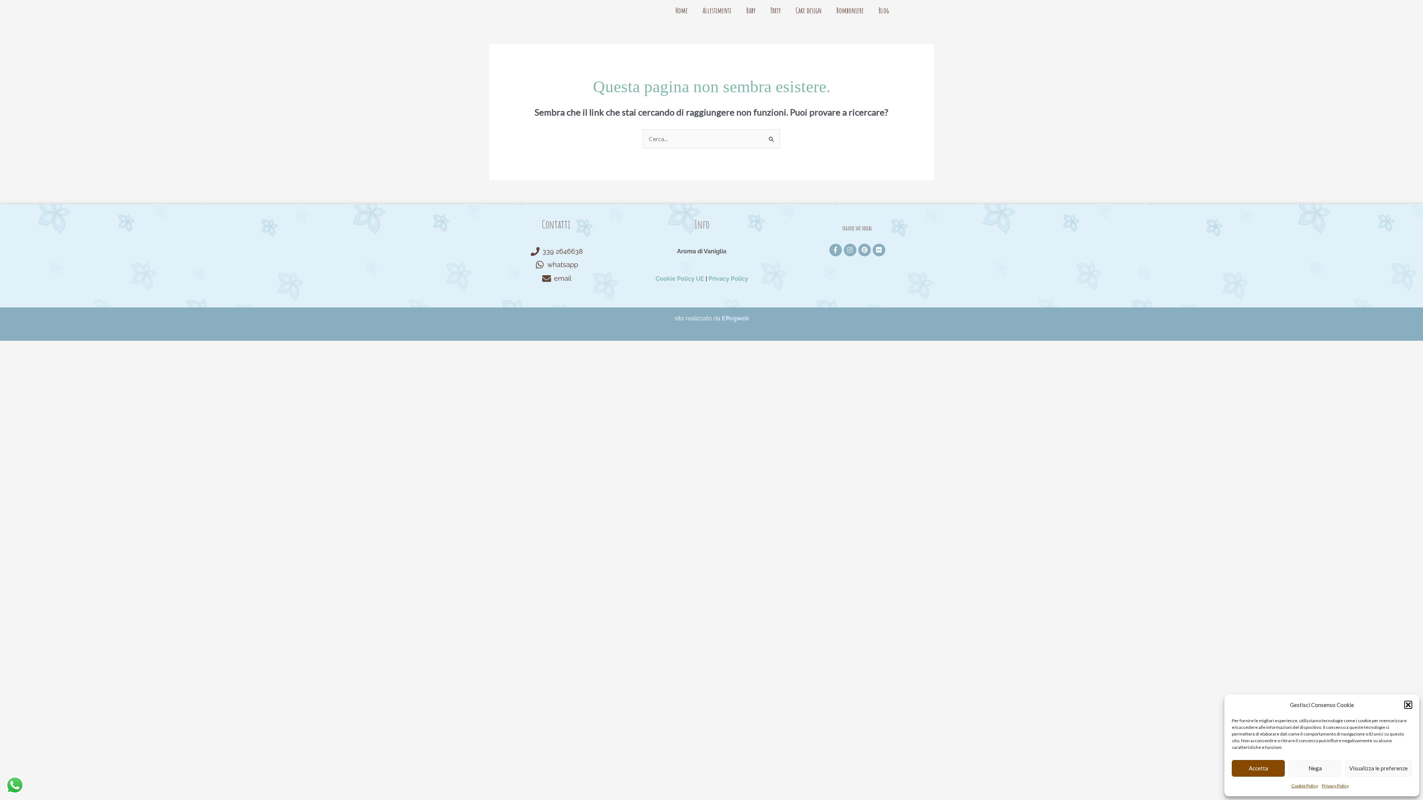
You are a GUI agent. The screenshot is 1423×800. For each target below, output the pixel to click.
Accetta (1258, 768)
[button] (1408, 705)
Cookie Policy (1304, 786)
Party (775, 10)
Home (682, 10)
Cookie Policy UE (680, 278)
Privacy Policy (1335, 786)
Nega (1315, 768)
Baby (751, 10)
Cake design (809, 10)
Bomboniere (850, 10)
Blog (884, 10)
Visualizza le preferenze (1378, 768)
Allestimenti (717, 10)
